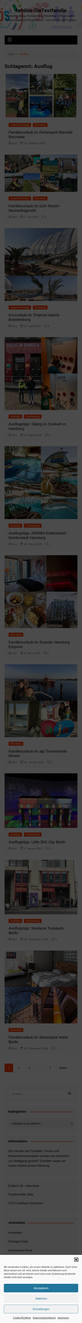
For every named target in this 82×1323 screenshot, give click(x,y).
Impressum (63, 1318)
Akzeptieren (41, 1288)
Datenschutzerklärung (44, 1318)
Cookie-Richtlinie (22, 1318)
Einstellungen (41, 1309)
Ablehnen (41, 1298)
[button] (76, 1260)
